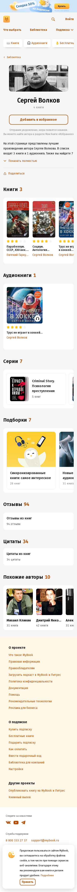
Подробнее (47, 875)
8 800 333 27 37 (16, 840)
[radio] (8, 241)
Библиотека (38, 30)
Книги (15, 43)
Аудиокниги (39, 43)
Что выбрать (12, 30)
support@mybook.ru (45, 840)
